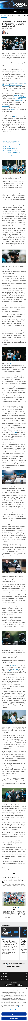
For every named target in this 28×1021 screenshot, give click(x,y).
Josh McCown (22, 97)
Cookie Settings (14, 1009)
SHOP (20, 11)
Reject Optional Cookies (14, 1014)
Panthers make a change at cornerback (12, 155)
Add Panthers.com (11, 965)
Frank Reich (14, 83)
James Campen (19, 100)
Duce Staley (20, 71)
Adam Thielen (13, 432)
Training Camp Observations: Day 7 (11, 150)
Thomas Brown (17, 95)
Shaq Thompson (13, 665)
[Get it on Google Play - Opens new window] (18, 986)
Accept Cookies (14, 1018)
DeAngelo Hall (5, 106)
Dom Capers (15, 669)
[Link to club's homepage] (3, 11)
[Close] (26, 988)
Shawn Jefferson (17, 98)
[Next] (18, 907)
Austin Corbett (12, 364)
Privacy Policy (18, 1006)
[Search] (23, 12)
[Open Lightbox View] (14, 905)
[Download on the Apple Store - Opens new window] (8, 985)
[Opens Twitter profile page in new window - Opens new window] (8, 33)
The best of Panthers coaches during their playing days (14, 880)
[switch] (15, 11)
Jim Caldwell (10, 671)
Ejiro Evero (11, 109)
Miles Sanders (17, 117)
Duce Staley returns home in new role (11, 144)
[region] (14, 1004)
